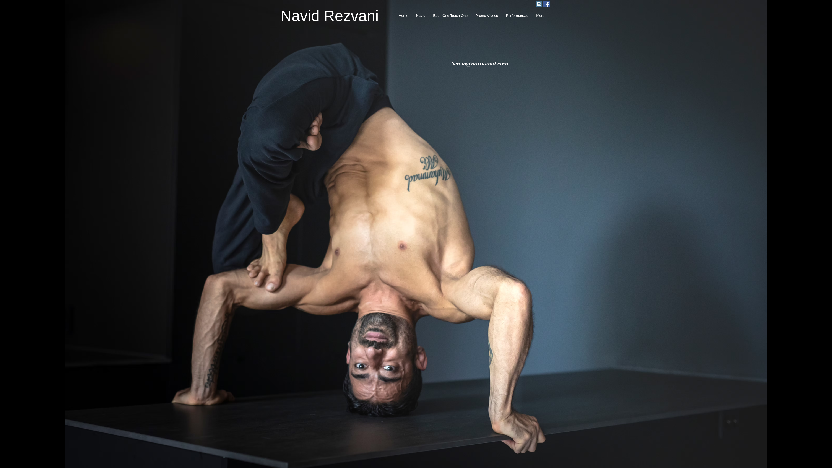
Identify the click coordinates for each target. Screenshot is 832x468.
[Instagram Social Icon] (539, 4)
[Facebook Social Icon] (546, 4)
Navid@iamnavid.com (480, 63)
